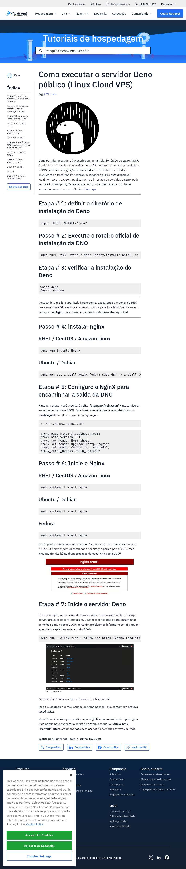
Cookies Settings (39, 856)
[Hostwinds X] (149, 857)
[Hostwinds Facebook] (165, 857)
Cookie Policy (35, 824)
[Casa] (16, 14)
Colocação (119, 13)
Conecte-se (79, 4)
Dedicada (100, 13)
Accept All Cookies (39, 835)
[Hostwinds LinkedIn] (157, 857)
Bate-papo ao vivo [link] (120, 4)
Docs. (98, 4)
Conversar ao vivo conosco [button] (156, 774)
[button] (170, 13)
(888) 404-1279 (148, 4)
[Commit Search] (41, 50)
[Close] (71, 775)
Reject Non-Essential (39, 846)
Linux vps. (90, 189)
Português (166, 4)
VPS (46, 94)
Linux (53, 94)
